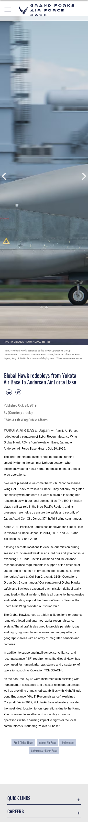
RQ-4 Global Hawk (23, 742)
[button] (8, 10)
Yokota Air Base (47, 742)
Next (83, 176)
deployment (68, 742)
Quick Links (18, 797)
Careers (15, 811)
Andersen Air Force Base (44, 751)
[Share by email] (18, 392)
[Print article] (9, 392)
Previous (4, 176)
